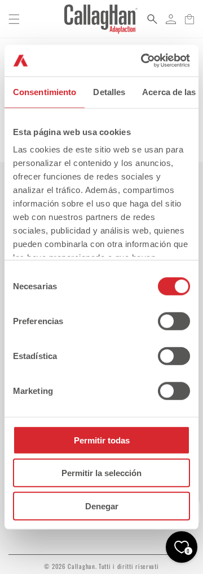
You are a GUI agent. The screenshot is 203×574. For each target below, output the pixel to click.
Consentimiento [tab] (44, 91)
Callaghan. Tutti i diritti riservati (113, 566)
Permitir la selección (101, 473)
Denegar (101, 505)
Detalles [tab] (109, 91)
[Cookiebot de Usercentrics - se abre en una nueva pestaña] (143, 60)
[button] (14, 19)
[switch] (174, 321)
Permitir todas (102, 440)
